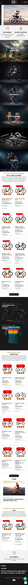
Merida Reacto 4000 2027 (20, 199)
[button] (2, 2)
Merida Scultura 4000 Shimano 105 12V (7, 199)
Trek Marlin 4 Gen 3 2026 (20, 404)
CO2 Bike (11, 577)
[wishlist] (8, 194)
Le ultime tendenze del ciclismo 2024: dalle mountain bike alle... (13, 500)
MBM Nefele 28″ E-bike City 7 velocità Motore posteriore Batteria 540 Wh (20, 535)
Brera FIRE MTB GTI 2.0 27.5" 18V (7, 404)
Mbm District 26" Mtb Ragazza (7, 461)
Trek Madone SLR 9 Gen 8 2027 (19, 282)
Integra (21, 577)
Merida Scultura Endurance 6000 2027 (20, 227)
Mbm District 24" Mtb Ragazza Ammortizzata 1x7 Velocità (20, 462)
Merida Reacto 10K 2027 (6, 282)
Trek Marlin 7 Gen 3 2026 (6, 432)
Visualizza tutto (14, 294)
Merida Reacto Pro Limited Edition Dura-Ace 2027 (20, 255)
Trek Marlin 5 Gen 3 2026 (6, 378)
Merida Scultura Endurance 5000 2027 (7, 254)
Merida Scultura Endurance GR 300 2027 (6, 228)
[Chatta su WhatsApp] (25, 578)
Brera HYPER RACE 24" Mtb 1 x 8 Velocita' (20, 378)
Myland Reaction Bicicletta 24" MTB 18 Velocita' (20, 432)
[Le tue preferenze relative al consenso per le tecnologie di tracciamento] (25, 582)
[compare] (10, 194)
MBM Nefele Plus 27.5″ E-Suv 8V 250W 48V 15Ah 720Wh (7, 535)
